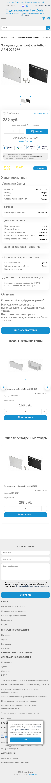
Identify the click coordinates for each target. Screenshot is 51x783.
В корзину (39, 131)
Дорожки (5, 671)
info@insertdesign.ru (9, 749)
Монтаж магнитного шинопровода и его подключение (25, 685)
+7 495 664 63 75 (42, 6)
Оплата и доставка (9, 758)
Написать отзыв (25, 330)
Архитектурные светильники (13, 615)
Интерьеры (6, 635)
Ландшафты (6, 662)
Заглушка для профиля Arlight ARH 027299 (20, 486)
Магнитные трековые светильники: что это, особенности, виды (20, 690)
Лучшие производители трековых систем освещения (24, 697)
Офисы (4, 639)
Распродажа (6, 620)
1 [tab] (25, 379)
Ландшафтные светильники (13, 611)
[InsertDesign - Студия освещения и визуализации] (25, 19)
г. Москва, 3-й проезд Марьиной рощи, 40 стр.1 (25, 2)
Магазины (5, 648)
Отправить (25, 595)
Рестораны (6, 644)
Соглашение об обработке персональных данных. (32, 586)
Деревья (5, 667)
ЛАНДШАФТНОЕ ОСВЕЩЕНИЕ (16, 657)
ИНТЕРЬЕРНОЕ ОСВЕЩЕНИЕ (15, 630)
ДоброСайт (33, 774)
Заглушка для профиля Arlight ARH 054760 (20, 389)
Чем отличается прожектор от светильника (20, 713)
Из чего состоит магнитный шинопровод (19, 701)
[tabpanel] (25, 366)
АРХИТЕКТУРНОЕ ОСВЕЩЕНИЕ (16, 652)
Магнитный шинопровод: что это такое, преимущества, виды (18, 707)
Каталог (6, 601)
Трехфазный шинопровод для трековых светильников (24, 680)
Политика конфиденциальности (15, 763)
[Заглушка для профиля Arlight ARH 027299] (25, 73)
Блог (4, 675)
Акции (4, 624)
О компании (8, 753)
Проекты (6, 718)
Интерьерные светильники (13, 606)
